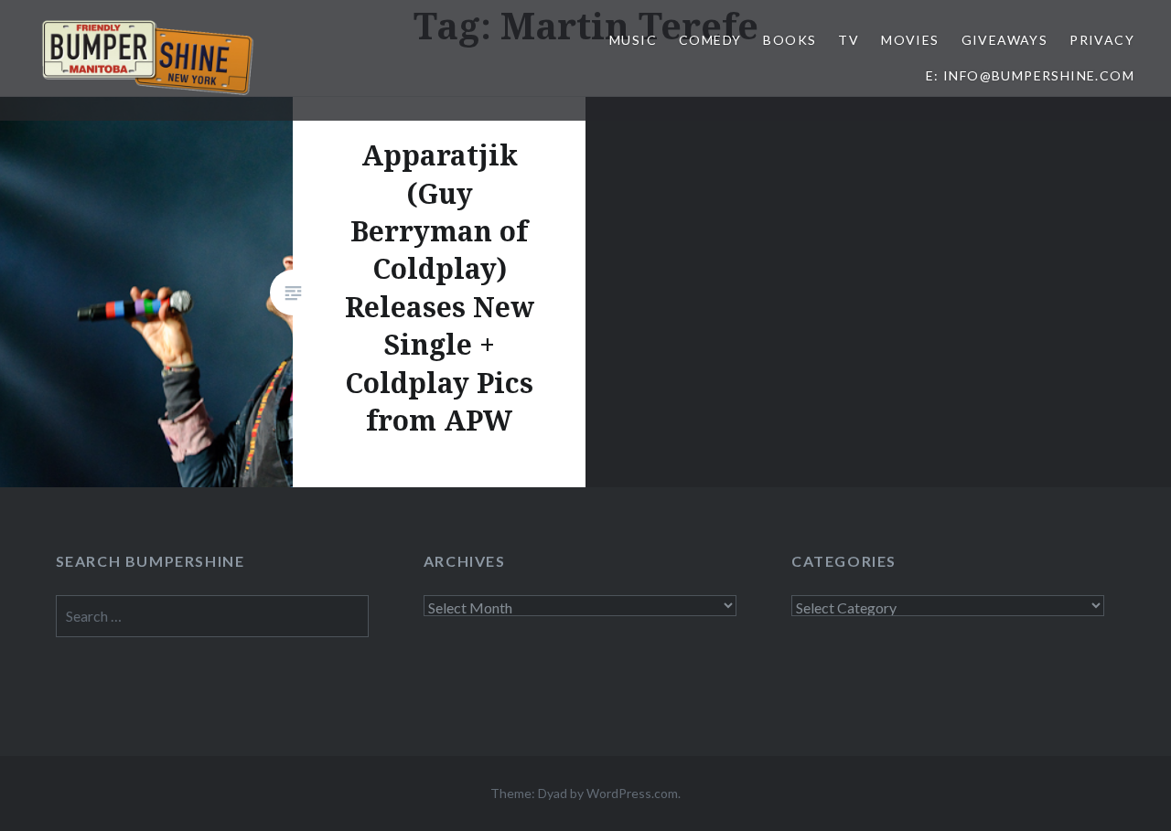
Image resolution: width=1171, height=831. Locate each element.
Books (789, 40)
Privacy (1101, 40)
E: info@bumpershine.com (1030, 75)
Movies (910, 40)
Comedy (710, 40)
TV (848, 40)
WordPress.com (632, 793)
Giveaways (1005, 40)
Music (633, 40)
